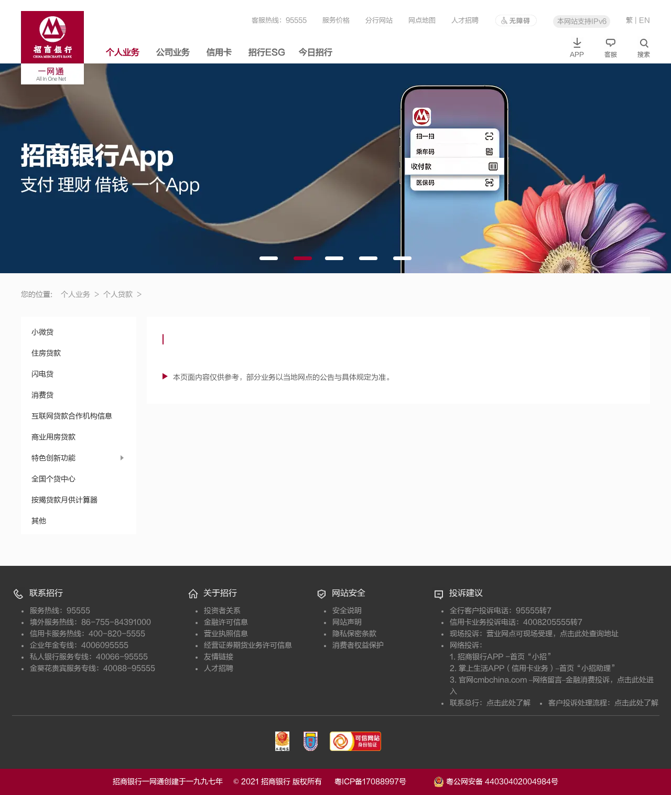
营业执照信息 (226, 633)
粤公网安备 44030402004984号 (501, 781)
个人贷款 (122, 294)
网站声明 (347, 622)
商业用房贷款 (53, 437)
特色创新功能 (53, 458)
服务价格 (336, 20)
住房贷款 (46, 353)
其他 (38, 521)
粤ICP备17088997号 (382, 781)
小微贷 (42, 332)
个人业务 (122, 52)
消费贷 (42, 395)
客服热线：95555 (279, 20)
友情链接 (218, 656)
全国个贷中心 (53, 479)
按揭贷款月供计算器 (64, 500)
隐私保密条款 (354, 633)
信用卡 (219, 52)
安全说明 (347, 610)
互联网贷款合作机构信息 (71, 416)
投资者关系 (222, 610)
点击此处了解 (508, 703)
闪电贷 (42, 374)
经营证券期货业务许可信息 (248, 645)
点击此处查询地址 (589, 633)
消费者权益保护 (358, 645)
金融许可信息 (226, 622)
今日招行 (315, 52)
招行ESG (266, 52)
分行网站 (379, 20)
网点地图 (422, 20)
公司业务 (173, 52)
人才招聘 (465, 20)
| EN (642, 20)
